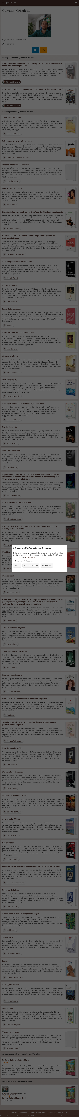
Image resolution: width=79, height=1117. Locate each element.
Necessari (18, 561)
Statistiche (29, 561)
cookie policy (30, 557)
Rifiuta (17, 565)
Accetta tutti (46, 565)
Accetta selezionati (31, 565)
